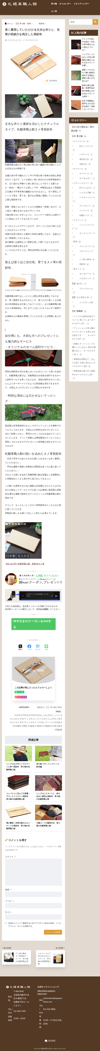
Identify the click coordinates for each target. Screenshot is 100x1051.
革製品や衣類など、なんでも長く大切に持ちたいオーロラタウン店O (83, 362)
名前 (8, 889)
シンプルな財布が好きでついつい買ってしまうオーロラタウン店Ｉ (83, 320)
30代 (26, 715)
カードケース (81, 141)
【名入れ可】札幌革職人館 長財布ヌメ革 (24, 564)
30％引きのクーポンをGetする (32, 624)
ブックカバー (84, 206)
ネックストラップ (84, 235)
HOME (51, 1040)
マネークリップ (83, 253)
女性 (58, 722)
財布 (60, 707)
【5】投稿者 (78, 311)
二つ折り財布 (84, 259)
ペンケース (83, 210)
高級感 (59, 729)
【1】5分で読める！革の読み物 (82, 129)
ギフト (26, 719)
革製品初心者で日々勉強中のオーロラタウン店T (83, 374)
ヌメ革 (54, 11)
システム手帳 (84, 193)
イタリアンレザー (81, 4)
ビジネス (15, 722)
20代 (18, 715)
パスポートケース (84, 199)
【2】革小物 (50, 707)
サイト (8, 912)
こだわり (15, 719)
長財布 (37, 707)
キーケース (80, 169)
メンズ (37, 722)
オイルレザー (65, 4)
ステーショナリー (83, 183)
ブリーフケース (83, 290)
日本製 (17, 726)
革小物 (54, 4)
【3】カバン (78, 283)
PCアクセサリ (84, 188)
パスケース (83, 154)
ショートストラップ (83, 226)
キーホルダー (84, 178)
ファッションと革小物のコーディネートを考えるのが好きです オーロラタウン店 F (83, 333)
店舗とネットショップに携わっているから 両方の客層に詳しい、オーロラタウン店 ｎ (84, 349)
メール (9, 901)
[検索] (95, 22)
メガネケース (84, 278)
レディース (48, 722)
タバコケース (84, 274)
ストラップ (80, 220)
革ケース (79, 269)
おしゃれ (43, 715)
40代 (34, 715)
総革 (33, 726)
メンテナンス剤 (83, 304)
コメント (10, 857)
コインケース (84, 246)
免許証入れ (83, 159)
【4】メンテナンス (81, 297)
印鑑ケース (83, 215)
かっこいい (55, 715)
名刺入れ (82, 164)
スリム (48, 719)
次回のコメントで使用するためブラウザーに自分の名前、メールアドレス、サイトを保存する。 (34, 924)
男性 (25, 726)
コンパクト (37, 719)
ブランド (27, 722)
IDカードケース (83, 148)
